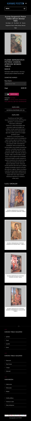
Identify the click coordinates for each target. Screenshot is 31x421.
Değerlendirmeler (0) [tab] (16, 110)
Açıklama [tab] (15, 107)
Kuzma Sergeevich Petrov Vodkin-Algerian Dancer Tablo (15, 211)
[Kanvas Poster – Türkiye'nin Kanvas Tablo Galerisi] (15, 3)
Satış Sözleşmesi (10, 405)
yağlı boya (10, 101)
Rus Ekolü (16, 23)
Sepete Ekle (14, 94)
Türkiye (8, 367)
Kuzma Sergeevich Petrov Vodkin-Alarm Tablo (15, 276)
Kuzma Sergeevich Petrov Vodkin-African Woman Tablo (15, 25)
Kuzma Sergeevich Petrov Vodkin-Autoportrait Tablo (15, 243)
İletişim (7, 391)
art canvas (11, 99)
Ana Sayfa (8, 23)
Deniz (7, 347)
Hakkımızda (9, 384)
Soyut (7, 340)
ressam (16, 99)
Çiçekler (8, 343)
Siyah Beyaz (9, 364)
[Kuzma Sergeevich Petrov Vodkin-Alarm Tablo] (15, 264)
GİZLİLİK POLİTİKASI (10, 398)
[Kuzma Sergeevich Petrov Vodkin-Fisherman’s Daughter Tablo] (15, 296)
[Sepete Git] (25, 3)
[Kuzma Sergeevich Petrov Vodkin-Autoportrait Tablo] (15, 231)
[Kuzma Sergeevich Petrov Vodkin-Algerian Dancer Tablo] (15, 198)
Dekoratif (8, 371)
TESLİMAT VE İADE (10, 401)
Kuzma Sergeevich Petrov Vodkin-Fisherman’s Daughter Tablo (15, 310)
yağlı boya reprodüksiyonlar (19, 101)
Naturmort (8, 360)
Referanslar (9, 387)
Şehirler (8, 336)
